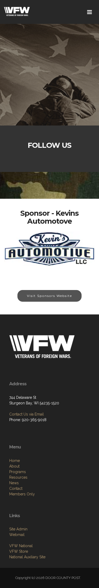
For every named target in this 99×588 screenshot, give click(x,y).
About (14, 466)
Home (14, 461)
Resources (18, 477)
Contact (15, 488)
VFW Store (18, 551)
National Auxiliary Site (27, 557)
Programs (17, 472)
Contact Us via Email (26, 414)
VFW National (21, 546)
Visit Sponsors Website (49, 296)
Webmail (17, 535)
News (14, 483)
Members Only (22, 494)
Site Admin (18, 529)
